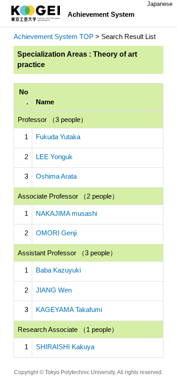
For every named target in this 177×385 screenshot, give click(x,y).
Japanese (159, 3)
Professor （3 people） (52, 119)
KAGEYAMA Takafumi (69, 309)
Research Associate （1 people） (68, 329)
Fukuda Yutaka (58, 137)
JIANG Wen (54, 290)
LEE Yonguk (54, 157)
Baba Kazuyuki (58, 270)
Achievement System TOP (53, 36)
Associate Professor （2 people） (68, 196)
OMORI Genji (56, 233)
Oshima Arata (56, 176)
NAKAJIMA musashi (66, 213)
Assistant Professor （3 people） (67, 253)
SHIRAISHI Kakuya (65, 347)
